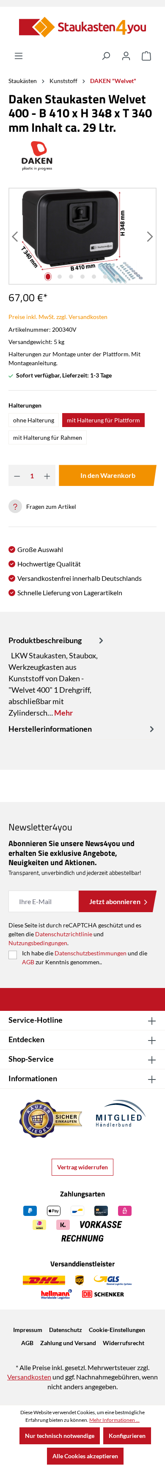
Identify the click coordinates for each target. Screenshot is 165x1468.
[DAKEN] (82, 156)
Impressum (27, 1329)
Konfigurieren (127, 1435)
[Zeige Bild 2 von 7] (59, 277)
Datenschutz (65, 1329)
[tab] (57, 676)
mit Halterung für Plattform (103, 420)
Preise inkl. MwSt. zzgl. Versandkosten (57, 316)
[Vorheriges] (15, 236)
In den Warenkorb (107, 475)
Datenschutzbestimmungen (90, 953)
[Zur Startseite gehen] (82, 27)
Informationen (32, 1078)
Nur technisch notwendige (59, 1435)
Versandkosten (29, 1377)
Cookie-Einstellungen (117, 1329)
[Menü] (18, 55)
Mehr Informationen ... (114, 1420)
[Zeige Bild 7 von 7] (117, 277)
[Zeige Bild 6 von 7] (105, 277)
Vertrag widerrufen (82, 1167)
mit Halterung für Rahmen (47, 437)
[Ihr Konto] (126, 55)
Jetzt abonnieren (114, 901)
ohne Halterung (33, 420)
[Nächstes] (149, 236)
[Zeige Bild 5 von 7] (93, 277)
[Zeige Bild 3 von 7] (71, 277)
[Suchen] (106, 55)
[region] (82, 236)
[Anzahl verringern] (17, 475)
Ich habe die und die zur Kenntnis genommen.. (84, 957)
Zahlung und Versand (68, 1342)
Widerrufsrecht (123, 1342)
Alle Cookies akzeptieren (85, 1456)
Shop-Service (31, 1058)
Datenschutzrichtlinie (63, 934)
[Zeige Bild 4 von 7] (82, 277)
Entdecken (26, 1039)
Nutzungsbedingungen (37, 942)
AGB (28, 962)
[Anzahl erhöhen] (47, 475)
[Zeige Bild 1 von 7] (48, 277)
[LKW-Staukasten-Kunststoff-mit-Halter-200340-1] (82, 236)
